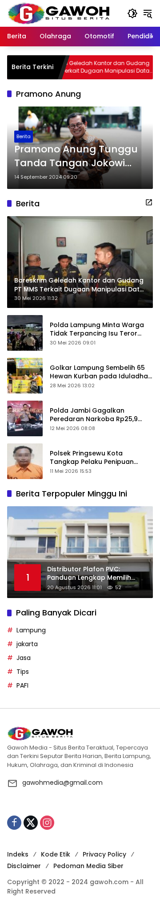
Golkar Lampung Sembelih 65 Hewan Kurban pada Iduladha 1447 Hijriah (99, 372)
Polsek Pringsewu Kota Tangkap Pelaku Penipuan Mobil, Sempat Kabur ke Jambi (99, 458)
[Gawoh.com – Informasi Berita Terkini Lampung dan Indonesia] (58, 12)
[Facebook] (14, 823)
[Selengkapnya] (149, 202)
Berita (23, 136)
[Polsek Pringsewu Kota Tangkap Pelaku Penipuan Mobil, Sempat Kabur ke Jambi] (25, 461)
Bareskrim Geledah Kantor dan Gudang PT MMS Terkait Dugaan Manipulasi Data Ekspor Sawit (79, 67)
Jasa (23, 657)
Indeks (17, 854)
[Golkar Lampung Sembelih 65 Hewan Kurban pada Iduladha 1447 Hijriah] (25, 375)
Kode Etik (55, 854)
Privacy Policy (104, 854)
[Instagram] (47, 823)
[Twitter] (31, 823)
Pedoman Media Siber (88, 865)
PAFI (22, 685)
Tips (22, 671)
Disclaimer (24, 865)
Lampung (31, 630)
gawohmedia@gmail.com (62, 782)
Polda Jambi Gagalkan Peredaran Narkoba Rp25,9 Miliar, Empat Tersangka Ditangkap (94, 415)
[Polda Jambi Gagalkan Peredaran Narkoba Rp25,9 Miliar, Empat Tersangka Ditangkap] (25, 418)
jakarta (27, 643)
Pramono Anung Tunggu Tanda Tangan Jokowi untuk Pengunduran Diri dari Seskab (76, 156)
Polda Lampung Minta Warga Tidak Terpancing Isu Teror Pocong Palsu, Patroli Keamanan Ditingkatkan (97, 329)
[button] (132, 13)
